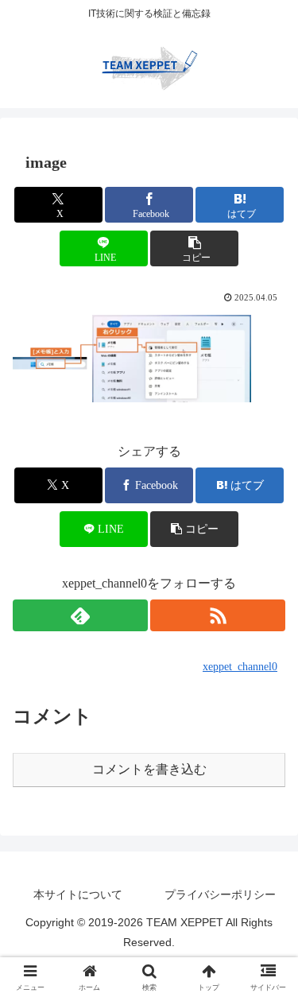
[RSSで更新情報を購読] (217, 615)
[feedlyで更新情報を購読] (80, 615)
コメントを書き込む (149, 769)
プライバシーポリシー (220, 894)
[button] (194, 248)
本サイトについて (77, 894)
